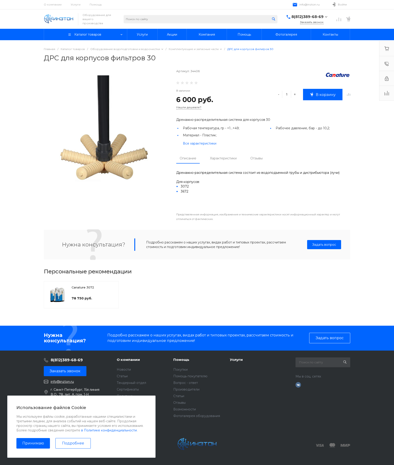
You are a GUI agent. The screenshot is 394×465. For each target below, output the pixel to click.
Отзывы (256, 158)
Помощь (96, 4)
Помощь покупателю (190, 376)
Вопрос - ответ (185, 383)
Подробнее (73, 443)
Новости (124, 369)
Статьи (122, 376)
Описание (188, 158)
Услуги (75, 4)
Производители (186, 389)
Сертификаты (128, 389)
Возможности (184, 409)
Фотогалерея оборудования (196, 416)
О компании (53, 4)
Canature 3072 (83, 287)
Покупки (180, 369)
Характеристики (223, 158)
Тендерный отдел (131, 383)
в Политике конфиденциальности (109, 430)
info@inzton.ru (309, 4)
